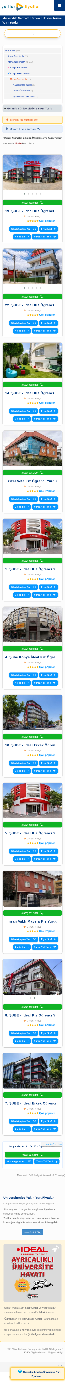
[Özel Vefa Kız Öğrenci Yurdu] (32, 448)
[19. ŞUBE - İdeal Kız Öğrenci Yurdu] (32, 172)
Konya (38, 216)
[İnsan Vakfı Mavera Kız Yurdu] (32, 888)
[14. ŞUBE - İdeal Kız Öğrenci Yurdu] (32, 360)
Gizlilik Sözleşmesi (52, 1349)
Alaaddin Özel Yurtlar (22, 85)
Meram (30, 216)
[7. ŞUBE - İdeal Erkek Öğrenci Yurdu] (32, 1071)
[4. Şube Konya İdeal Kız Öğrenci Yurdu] (32, 624)
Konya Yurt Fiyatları (20, 62)
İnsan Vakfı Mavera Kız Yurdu (33, 921)
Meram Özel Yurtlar (19, 79)
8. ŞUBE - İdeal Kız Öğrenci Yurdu (34, 1015)
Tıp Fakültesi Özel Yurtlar (24, 96)
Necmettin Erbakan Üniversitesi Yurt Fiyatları (41, 1374)
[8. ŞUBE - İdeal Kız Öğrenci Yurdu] (32, 968)
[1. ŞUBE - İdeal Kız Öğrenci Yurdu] (32, 536)
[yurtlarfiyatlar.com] (27, 6)
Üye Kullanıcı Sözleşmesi (26, 1349)
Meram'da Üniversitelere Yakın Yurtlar (30, 108)
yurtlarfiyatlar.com (59, 5)
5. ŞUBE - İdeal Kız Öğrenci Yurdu (34, 833)
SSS (9, 1349)
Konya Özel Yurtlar (16, 56)
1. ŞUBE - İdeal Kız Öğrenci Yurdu (34, 569)
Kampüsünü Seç (32, 1232)
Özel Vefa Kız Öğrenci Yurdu (32, 481)
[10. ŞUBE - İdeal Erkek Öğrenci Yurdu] (32, 712)
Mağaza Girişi (55, 1352)
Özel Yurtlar (10, 50)
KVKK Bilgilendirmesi (35, 1352)
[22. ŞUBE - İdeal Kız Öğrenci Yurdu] (32, 266)
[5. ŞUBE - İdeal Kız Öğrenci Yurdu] (32, 800)
